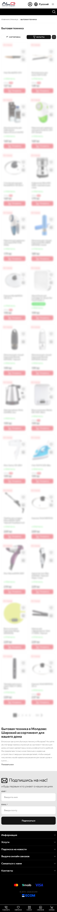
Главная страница (9, 19)
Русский (44, 4)
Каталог (29, 910)
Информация (9, 835)
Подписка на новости (14, 849)
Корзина (51, 910)
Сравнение (40, 910)
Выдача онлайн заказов (15, 856)
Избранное (18, 910)
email (4, 805)
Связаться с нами (11, 863)
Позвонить (6, 908)
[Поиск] (54, 11)
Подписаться (28, 820)
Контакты (7, 870)
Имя (3, 791)
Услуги (5, 842)
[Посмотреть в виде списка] (54, 37)
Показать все (7, 764)
